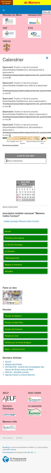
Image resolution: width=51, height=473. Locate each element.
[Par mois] (16, 138)
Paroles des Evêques (13, 329)
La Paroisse (10, 251)
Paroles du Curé (11, 335)
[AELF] (9, 397)
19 (25, 194)
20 (28, 194)
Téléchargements (12, 258)
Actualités (9, 271)
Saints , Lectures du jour (15, 349)
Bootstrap (6, 447)
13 (28, 192)
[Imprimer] (47, 57)
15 (33, 192)
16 (17, 194)
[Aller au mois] (44, 138)
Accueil (8, 231)
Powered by (14, 459)
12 (25, 192)
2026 (28, 182)
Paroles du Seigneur (13, 315)
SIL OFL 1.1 (32, 452)
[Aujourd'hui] (29, 138)
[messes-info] (34, 19)
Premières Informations (14, 238)
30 (17, 200)
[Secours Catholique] (9, 412)
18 (23, 194)
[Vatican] (7, 45)
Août (23, 182)
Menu (45, 12)
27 (28, 197)
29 (33, 197)
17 (20, 194)
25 (23, 197)
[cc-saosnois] (34, 410)
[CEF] (9, 32)
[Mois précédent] (4, 137)
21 (30, 194)
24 (20, 197)
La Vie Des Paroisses (13, 244)
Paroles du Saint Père (14, 322)
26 (25, 197)
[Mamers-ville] (9, 425)
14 (30, 192)
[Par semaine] (23, 138)
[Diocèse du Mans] (9, 19)
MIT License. (11, 449)
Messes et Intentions (13, 264)
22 (33, 194)
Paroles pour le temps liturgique (18, 342)
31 (20, 200)
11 (23, 192)
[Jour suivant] (48, 137)
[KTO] (34, 32)
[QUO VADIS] (34, 397)
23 (17, 197)
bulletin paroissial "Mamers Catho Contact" (21, 221)
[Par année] (10, 138)
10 (20, 192)
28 (30, 197)
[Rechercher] (36, 138)
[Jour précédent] (6, 137)
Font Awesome (8, 452)
